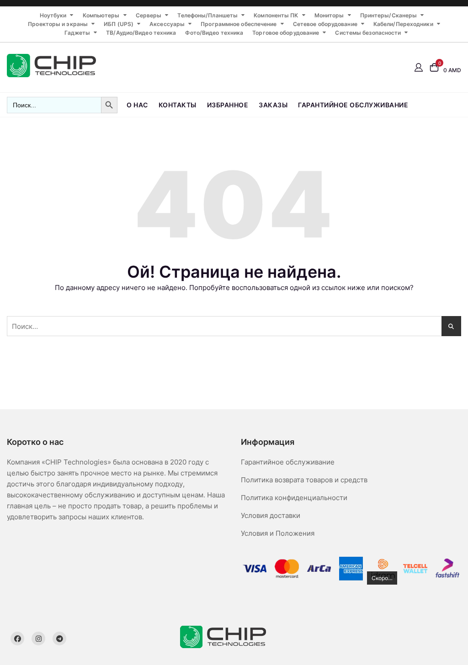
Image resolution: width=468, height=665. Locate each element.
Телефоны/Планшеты (207, 15)
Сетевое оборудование (325, 24)
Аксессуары (167, 24)
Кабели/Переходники (403, 24)
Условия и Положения (277, 533)
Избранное (228, 105)
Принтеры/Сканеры (388, 15)
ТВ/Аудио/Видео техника (141, 32)
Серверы (149, 15)
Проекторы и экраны (58, 24)
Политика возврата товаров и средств (304, 479)
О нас (137, 105)
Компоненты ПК (276, 15)
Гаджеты (77, 32)
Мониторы (329, 15)
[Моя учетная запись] (418, 67)
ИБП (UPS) (118, 24)
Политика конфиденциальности (294, 497)
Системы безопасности (368, 32)
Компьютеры (101, 15)
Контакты (178, 105)
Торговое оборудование (285, 32)
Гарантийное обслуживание (353, 105)
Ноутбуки (53, 15)
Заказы (273, 105)
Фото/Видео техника (214, 32)
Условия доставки (270, 515)
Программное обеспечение (239, 24)
